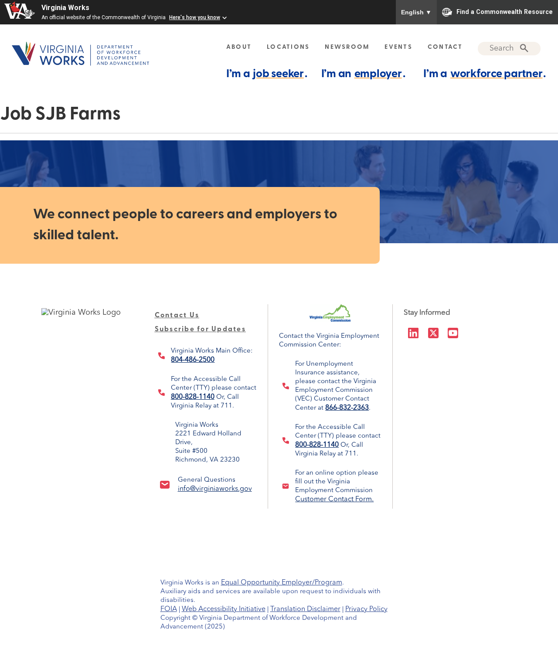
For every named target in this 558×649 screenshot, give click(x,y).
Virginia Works (65, 7)
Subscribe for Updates (200, 329)
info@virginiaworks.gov (215, 489)
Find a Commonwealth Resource (504, 11)
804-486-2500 (192, 360)
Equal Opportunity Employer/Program (281, 582)
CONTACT (445, 47)
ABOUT (239, 47)
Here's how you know (194, 17)
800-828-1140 (192, 397)
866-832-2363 (347, 407)
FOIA (168, 609)
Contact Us (177, 315)
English (416, 12)
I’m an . (363, 74)
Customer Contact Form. (334, 499)
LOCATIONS (288, 47)
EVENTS (398, 47)
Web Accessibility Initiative (223, 609)
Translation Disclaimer (305, 609)
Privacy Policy (366, 609)
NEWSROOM (347, 47)
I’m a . (266, 74)
